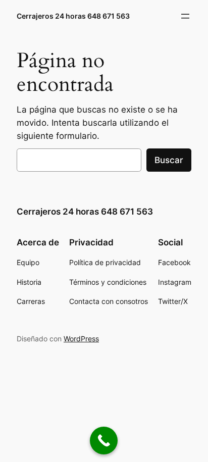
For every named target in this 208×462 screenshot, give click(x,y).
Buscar (168, 160)
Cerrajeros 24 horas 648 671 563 (73, 16)
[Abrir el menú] (185, 16)
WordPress (81, 338)
